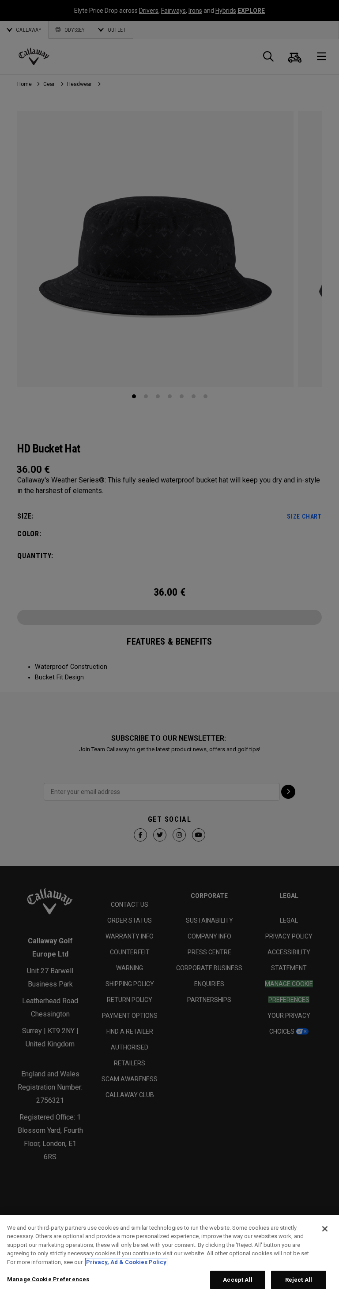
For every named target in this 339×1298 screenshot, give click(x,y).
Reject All (298, 1279)
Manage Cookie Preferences (48, 1279)
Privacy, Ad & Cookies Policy (126, 1262)
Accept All (237, 1279)
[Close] (325, 1229)
